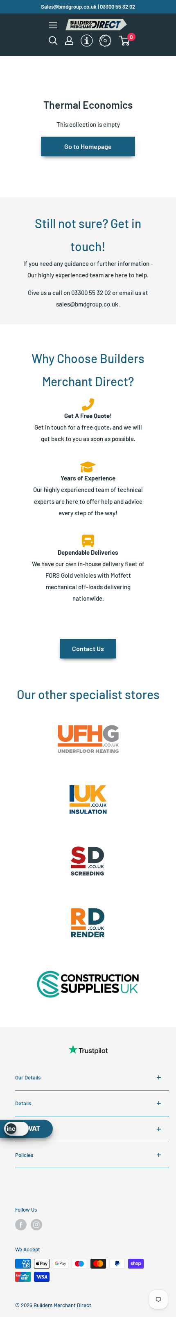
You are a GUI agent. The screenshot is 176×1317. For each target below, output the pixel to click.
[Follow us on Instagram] (36, 1224)
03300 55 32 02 (91, 292)
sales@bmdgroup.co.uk (87, 304)
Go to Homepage (88, 146)
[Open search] (53, 40)
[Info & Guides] (101, 33)
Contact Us (88, 648)
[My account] (69, 40)
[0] (129, 41)
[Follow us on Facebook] (21, 1224)
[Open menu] (53, 25)
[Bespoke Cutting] (101, 41)
